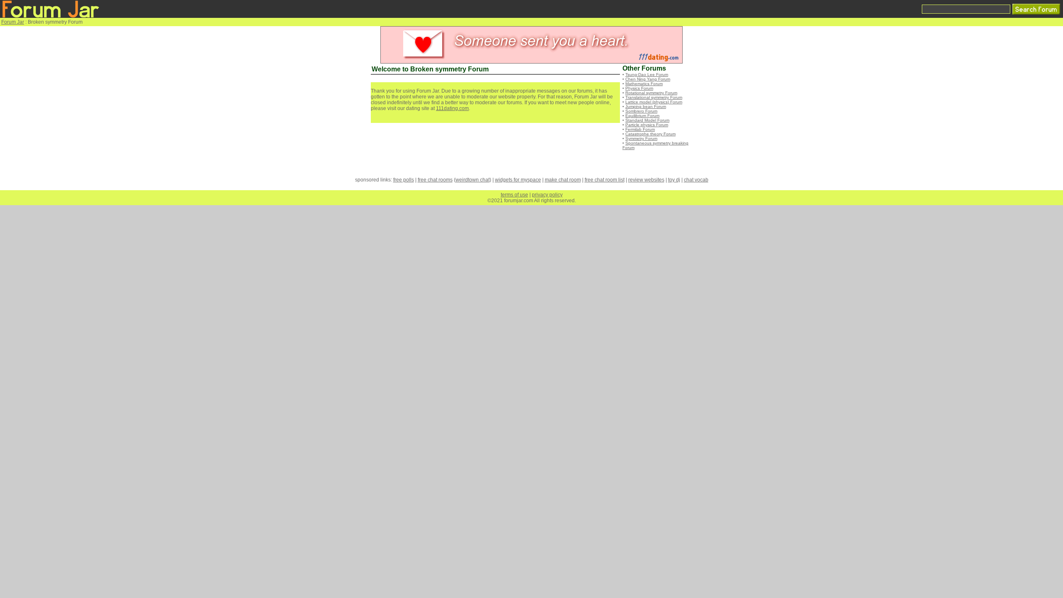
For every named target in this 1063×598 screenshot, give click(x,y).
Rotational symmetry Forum (651, 93)
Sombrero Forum (641, 111)
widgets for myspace (518, 180)
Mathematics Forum (644, 83)
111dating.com (452, 108)
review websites (646, 180)
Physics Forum (639, 88)
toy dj (674, 180)
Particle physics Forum (646, 125)
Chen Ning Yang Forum (647, 79)
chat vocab (696, 180)
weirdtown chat (473, 180)
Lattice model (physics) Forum (653, 102)
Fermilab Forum (640, 129)
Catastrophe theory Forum (650, 134)
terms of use (514, 195)
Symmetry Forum (641, 138)
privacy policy (547, 195)
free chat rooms (435, 180)
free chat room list (605, 180)
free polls (403, 180)
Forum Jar (12, 22)
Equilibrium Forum (642, 115)
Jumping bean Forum (645, 106)
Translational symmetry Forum (653, 97)
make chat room (563, 180)
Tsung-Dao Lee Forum (646, 74)
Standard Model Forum (647, 120)
